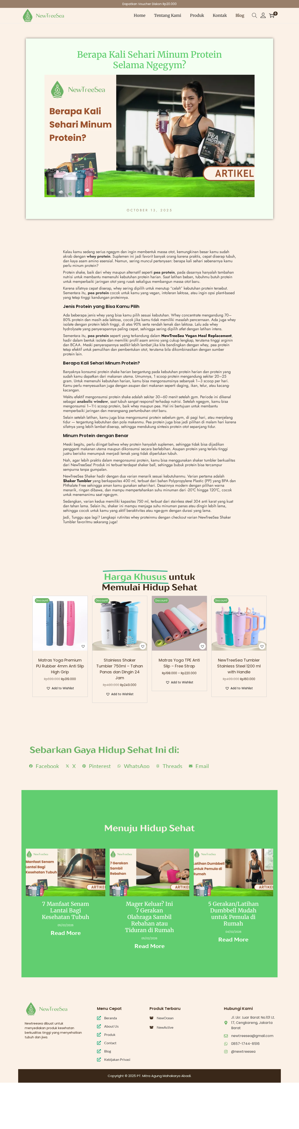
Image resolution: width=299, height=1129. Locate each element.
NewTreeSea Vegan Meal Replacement (196, 336)
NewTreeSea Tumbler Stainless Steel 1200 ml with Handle (239, 666)
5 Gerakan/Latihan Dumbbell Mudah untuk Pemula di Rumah (233, 913)
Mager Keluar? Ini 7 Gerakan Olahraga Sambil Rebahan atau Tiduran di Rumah (149, 917)
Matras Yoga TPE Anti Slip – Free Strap (179, 663)
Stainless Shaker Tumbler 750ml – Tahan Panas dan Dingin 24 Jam (119, 669)
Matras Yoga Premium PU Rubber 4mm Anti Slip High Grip (60, 666)
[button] (83, 646)
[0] (271, 15)
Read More (66, 932)
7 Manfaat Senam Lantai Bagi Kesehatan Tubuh (65, 910)
